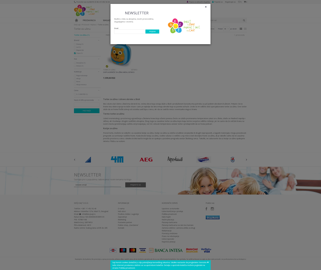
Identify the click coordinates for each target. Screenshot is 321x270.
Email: (116, 28)
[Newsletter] (184, 25)
